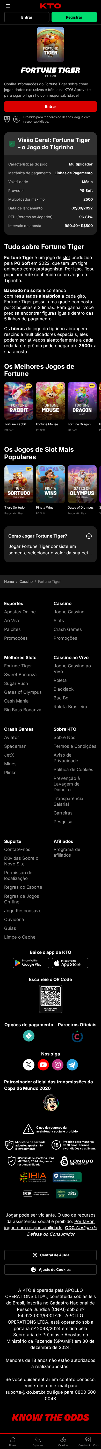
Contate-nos (17, 849)
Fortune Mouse (47, 424)
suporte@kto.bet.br (25, 1392)
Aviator (11, 737)
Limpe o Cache (19, 937)
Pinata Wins (44, 507)
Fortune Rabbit (15, 424)
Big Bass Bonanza (22, 709)
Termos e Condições (75, 746)
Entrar (26, 17)
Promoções (16, 638)
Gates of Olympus (80, 507)
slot (66, 257)
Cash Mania (16, 701)
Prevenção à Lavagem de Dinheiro (67, 784)
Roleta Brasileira (70, 706)
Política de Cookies (73, 769)
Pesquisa (63, 821)
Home (9, 581)
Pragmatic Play (13, 513)
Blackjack (64, 689)
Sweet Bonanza (20, 674)
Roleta (60, 680)
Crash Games (68, 629)
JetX (9, 755)
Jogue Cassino (69, 611)
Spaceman (15, 746)
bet (85, 552)
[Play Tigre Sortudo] (18, 484)
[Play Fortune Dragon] (82, 401)
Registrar (74, 17)
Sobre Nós (64, 737)
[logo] (50, 6)
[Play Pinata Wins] (50, 484)
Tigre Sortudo (14, 507)
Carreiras (63, 813)
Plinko (10, 772)
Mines (10, 763)
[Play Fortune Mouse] (50, 401)
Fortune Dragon (79, 424)
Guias (10, 928)
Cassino (26, 581)
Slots (59, 620)
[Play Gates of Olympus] (82, 484)
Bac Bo (61, 697)
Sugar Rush (16, 683)
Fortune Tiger (18, 665)
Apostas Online (20, 611)
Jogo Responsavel (23, 910)
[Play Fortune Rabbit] (18, 401)
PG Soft (8, 430)
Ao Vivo (12, 620)
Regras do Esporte (23, 887)
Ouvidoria (14, 919)
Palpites (12, 629)
